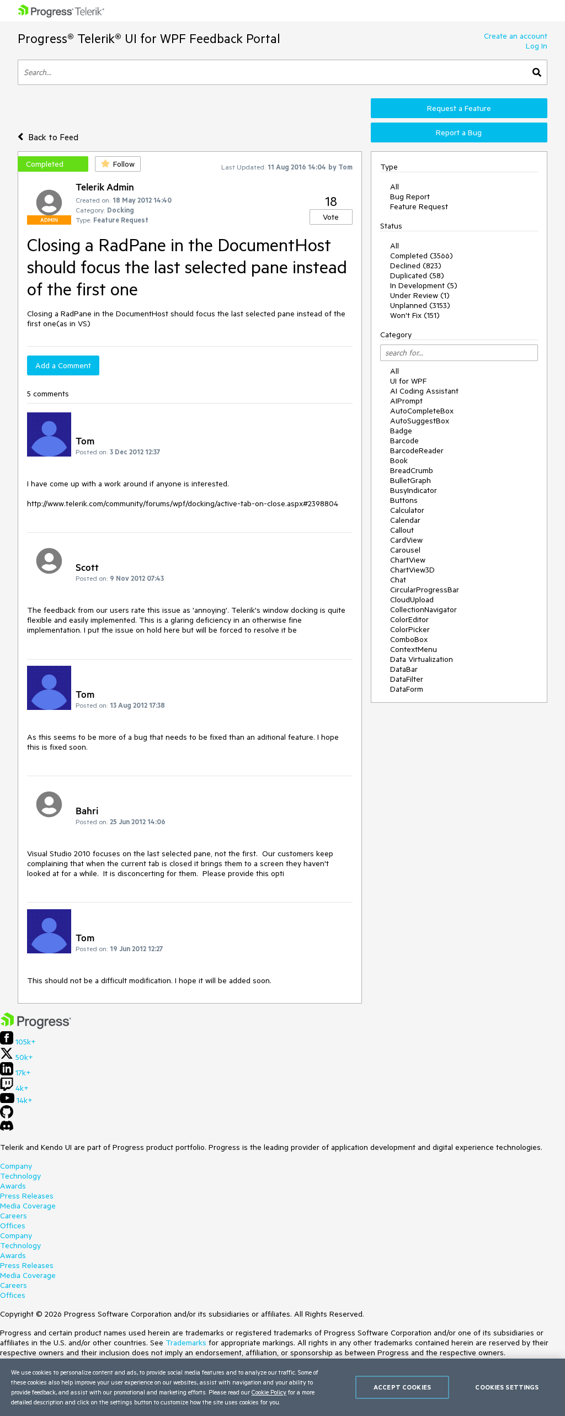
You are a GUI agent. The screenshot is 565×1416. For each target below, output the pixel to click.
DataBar (404, 669)
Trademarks (186, 1343)
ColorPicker (410, 629)
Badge (401, 431)
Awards (13, 1186)
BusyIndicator (413, 490)
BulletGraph (410, 480)
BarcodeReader (417, 450)
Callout (402, 530)
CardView (406, 540)
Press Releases (27, 1196)
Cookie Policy (269, 1392)
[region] (282, 1387)
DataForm (406, 689)
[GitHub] (6, 1116)
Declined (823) (415, 266)
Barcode (404, 441)
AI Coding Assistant (424, 391)
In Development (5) (423, 285)
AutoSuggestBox (419, 421)
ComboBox (409, 639)
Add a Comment (63, 365)
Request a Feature (459, 108)
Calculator (407, 510)
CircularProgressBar (424, 590)
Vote (331, 217)
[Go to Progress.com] (36, 1026)
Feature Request (419, 206)
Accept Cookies (402, 1387)
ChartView (407, 560)
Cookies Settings (507, 1387)
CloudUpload (412, 599)
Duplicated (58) (417, 275)
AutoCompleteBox (422, 411)
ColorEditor (409, 619)
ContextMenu (413, 649)
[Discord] (6, 1128)
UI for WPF (408, 381)
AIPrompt (406, 401)
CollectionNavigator (423, 609)
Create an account (515, 36)
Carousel (405, 550)
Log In (536, 46)
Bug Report (410, 196)
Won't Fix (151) (415, 315)
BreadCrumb (411, 470)
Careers (13, 1216)
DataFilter (406, 679)
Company (16, 1166)
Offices (12, 1226)
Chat (398, 580)
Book (399, 460)
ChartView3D (412, 570)
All (394, 187)
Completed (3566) (421, 256)
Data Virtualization (421, 659)
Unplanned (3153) (420, 305)
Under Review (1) (420, 295)
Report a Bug (459, 132)
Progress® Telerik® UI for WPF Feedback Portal (149, 38)
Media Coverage (28, 1206)
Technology (20, 1176)
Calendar (405, 520)
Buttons (404, 500)
